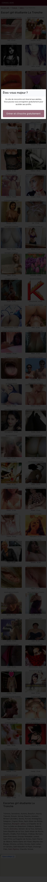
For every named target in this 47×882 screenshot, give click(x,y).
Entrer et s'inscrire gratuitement (23, 113)
